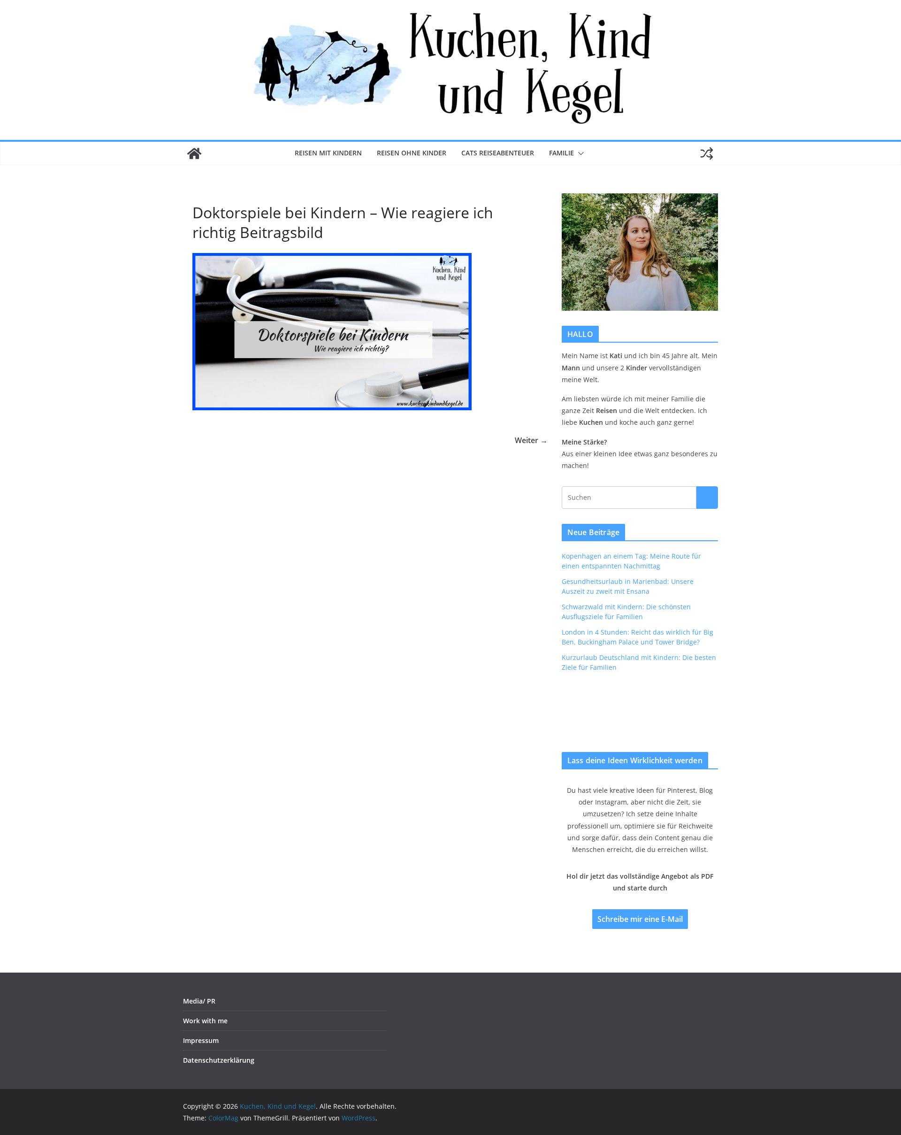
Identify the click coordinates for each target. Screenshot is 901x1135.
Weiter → (531, 440)
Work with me (205, 1020)
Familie (561, 152)
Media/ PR (199, 1001)
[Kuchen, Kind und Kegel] (194, 153)
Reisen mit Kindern (328, 152)
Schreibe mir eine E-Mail (640, 919)
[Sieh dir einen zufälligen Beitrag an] (706, 153)
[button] (579, 153)
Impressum (201, 1040)
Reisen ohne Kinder (411, 152)
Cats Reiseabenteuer (497, 152)
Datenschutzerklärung (218, 1060)
